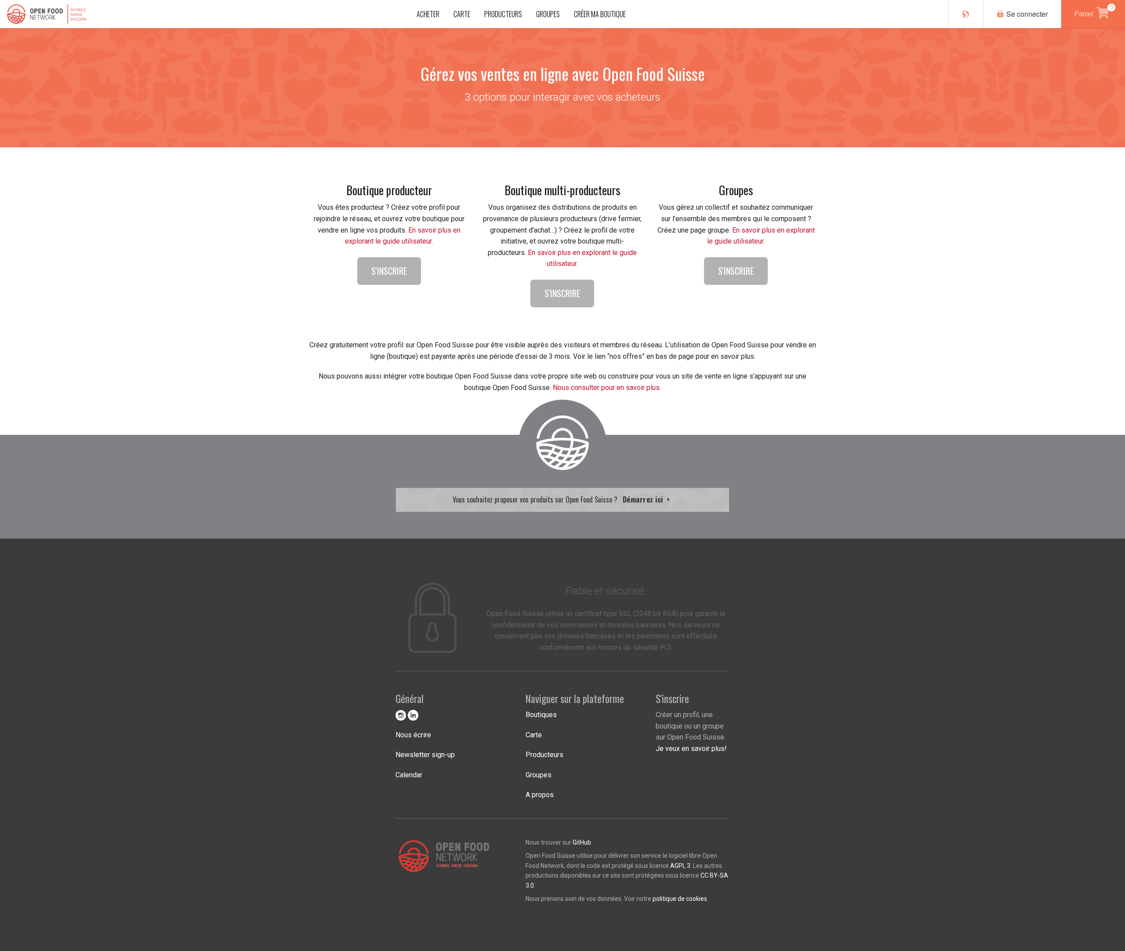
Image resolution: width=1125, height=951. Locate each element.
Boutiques (541, 715)
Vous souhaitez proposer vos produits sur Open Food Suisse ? (559, 499)
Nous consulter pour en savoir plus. (607, 387)
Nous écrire (413, 735)
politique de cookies (680, 898)
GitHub (582, 842)
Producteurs (544, 755)
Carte (534, 735)
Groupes (539, 775)
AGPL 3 (680, 865)
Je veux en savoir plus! (691, 748)
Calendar (409, 775)
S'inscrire (389, 270)
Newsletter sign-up (425, 755)
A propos (540, 795)
